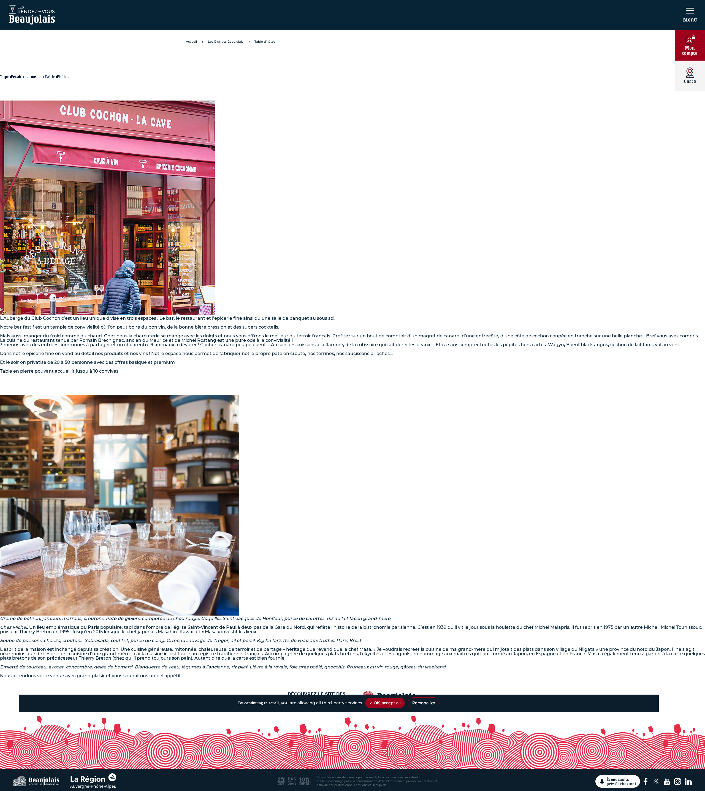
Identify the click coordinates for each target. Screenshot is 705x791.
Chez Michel (218, 380)
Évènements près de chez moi (621, 781)
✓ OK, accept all (385, 702)
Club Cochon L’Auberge (246, 59)
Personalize (423, 702)
